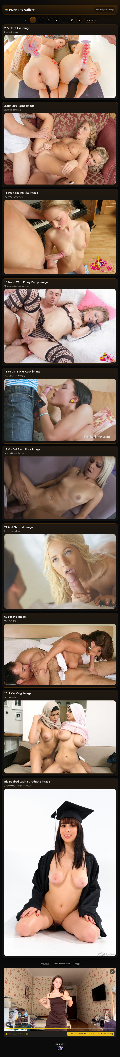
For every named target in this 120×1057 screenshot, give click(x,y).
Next (77, 963)
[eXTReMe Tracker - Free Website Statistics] (60, 1048)
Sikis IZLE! (60, 1044)
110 (71, 20)
